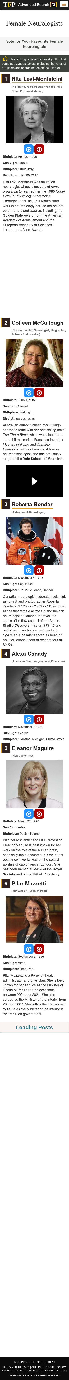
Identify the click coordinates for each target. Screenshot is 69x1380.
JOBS (63, 1370)
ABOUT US (52, 1370)
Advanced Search (34, 4)
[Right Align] (53, 4)
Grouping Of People (28, 1361)
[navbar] (64, 4)
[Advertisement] (34, 272)
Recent (50, 1361)
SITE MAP (38, 1367)
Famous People (22, 1375)
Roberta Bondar (32, 504)
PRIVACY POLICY (13, 1370)
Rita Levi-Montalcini (37, 78)
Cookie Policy (56, 1367)
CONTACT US (35, 1370)
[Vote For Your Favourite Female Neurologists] (29, 149)
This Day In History (16, 1367)
